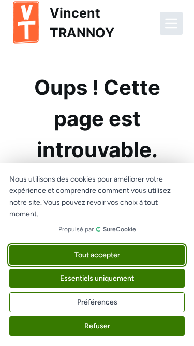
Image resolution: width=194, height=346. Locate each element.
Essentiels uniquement (97, 278)
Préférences (97, 302)
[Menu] (171, 23)
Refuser (97, 326)
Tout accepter (97, 255)
